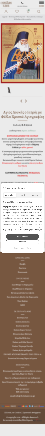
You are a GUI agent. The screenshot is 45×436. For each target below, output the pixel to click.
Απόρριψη (22, 241)
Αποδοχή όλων (22, 236)
